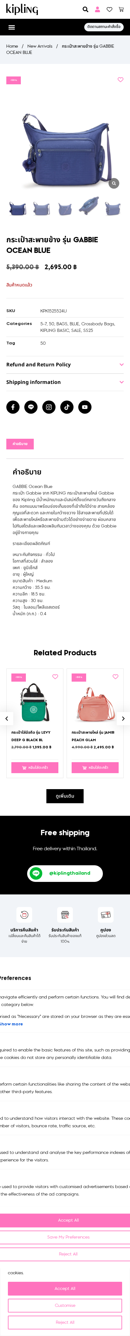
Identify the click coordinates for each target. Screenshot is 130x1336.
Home (12, 46)
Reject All (65, 1322)
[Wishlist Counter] (109, 9)
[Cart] (121, 9)
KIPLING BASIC (54, 330)
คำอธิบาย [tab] (20, 444)
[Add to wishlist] (120, 79)
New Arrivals (39, 46)
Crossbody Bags (97, 324)
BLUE (74, 324)
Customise (65, 1305)
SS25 (88, 330)
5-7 (43, 324)
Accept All (65, 1288)
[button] (11, 27)
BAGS (62, 324)
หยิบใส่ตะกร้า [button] (38, 767)
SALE (76, 330)
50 (51, 324)
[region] (65, 1282)
